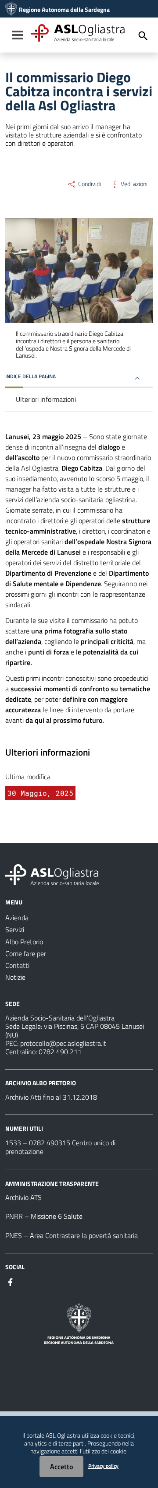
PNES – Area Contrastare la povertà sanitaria (71, 1235)
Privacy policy (103, 1466)
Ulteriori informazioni (46, 399)
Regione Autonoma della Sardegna (64, 10)
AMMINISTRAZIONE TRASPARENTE (52, 1183)
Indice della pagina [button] (30, 376)
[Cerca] (143, 36)
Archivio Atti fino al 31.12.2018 (51, 1097)
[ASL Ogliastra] (11, 10)
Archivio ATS (23, 1197)
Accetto (61, 1466)
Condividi (89, 184)
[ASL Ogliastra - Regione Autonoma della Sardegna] (52, 874)
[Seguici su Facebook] (10, 1281)
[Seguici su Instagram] (26, 1281)
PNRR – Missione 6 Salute (44, 1216)
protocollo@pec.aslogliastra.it (63, 1043)
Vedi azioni (133, 184)
